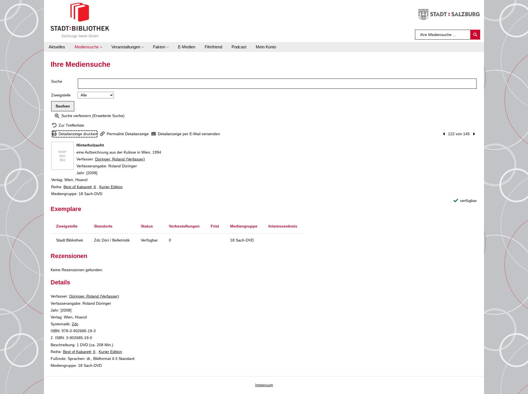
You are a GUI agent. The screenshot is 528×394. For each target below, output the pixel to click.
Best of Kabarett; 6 (80, 187)
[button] (88, 47)
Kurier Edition (111, 187)
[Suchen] (475, 35)
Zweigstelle (61, 95)
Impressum (264, 385)
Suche (56, 81)
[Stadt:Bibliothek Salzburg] (80, 20)
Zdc (75, 324)
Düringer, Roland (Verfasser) (120, 159)
